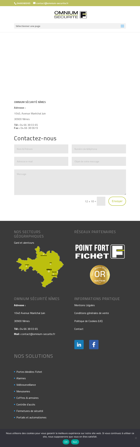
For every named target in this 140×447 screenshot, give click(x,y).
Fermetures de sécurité (29, 411)
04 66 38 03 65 (29, 329)
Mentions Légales (84, 305)
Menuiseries (23, 391)
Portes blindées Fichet (29, 372)
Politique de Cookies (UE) (88, 321)
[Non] (135, 438)
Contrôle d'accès (25, 404)
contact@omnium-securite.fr (38, 334)
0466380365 (23, 3)
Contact (78, 329)
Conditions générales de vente (91, 313)
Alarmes (21, 378)
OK (66, 442)
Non (75, 442)
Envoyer (117, 201)
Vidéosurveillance (26, 385)
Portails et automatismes (31, 417)
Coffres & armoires (27, 398)
